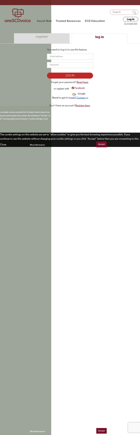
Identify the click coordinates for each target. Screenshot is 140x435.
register (42, 36)
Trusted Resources (68, 20)
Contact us (82, 97)
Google (81, 94)
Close (3, 144)
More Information (37, 145)
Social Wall (44, 20)
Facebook (79, 88)
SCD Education (95, 20)
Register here (82, 105)
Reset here (82, 82)
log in (99, 37)
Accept (101, 144)
